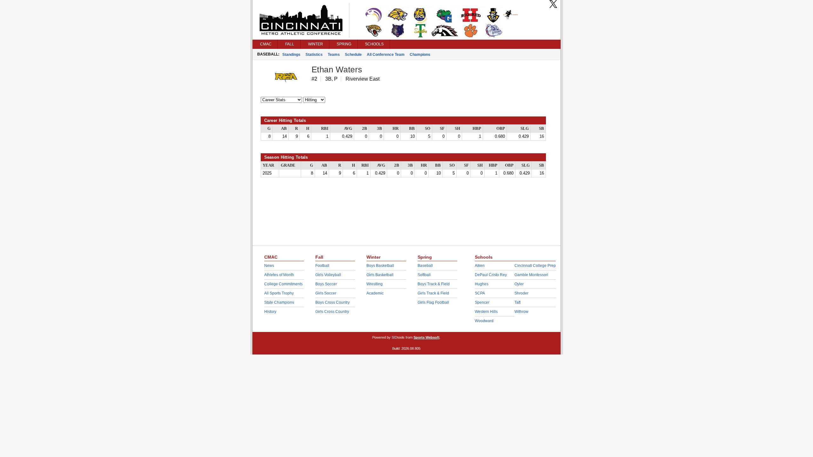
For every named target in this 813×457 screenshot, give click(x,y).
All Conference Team (386, 54)
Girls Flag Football (433, 302)
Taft (517, 302)
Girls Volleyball (328, 275)
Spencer (482, 302)
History (270, 311)
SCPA (480, 293)
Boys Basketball (380, 265)
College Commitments (283, 284)
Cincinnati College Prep (535, 265)
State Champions (279, 302)
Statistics (314, 54)
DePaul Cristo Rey (491, 275)
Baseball (425, 265)
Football (322, 265)
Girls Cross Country (332, 311)
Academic (375, 293)
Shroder (521, 293)
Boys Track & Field (434, 284)
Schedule (353, 54)
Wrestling (374, 284)
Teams (334, 54)
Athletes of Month (279, 275)
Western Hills (486, 311)
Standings (291, 54)
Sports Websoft (426, 337)
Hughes (481, 284)
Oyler (519, 284)
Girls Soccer (325, 293)
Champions (420, 54)
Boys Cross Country (332, 302)
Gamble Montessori (531, 275)
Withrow (521, 311)
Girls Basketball (379, 275)
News (269, 265)
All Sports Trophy (279, 293)
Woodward (484, 321)
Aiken (480, 265)
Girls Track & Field (433, 293)
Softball (424, 275)
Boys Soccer (326, 284)
